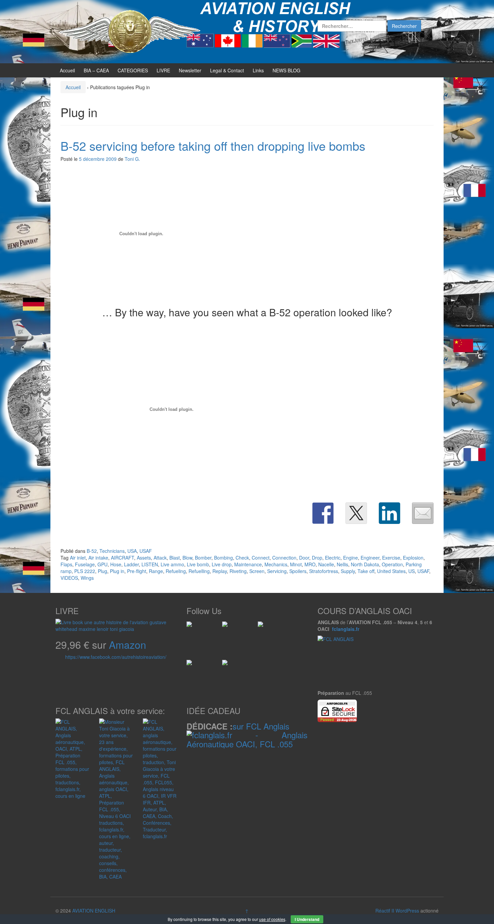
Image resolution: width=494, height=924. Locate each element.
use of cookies (272, 919)
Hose (115, 564)
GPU (102, 564)
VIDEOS (69, 577)
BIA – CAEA (96, 70)
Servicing (277, 571)
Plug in (117, 571)
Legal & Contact (227, 70)
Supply (348, 571)
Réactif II (384, 910)
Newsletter (190, 70)
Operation (392, 564)
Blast (174, 557)
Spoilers (297, 571)
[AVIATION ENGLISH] (129, 31)
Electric (332, 557)
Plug (102, 571)
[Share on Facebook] (323, 513)
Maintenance (248, 564)
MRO (310, 564)
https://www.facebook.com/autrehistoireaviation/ (115, 656)
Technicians (112, 550)
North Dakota (365, 564)
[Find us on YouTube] (192, 665)
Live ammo (172, 564)
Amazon (127, 644)
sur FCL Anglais (261, 726)
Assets (144, 557)
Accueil (67, 70)
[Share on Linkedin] (389, 513)
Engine (350, 557)
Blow (187, 557)
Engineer (370, 557)
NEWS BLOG (286, 70)
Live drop (222, 564)
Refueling (176, 571)
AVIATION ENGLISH (93, 910)
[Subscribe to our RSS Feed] (263, 626)
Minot (296, 564)
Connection (284, 557)
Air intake (98, 557)
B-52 (92, 550)
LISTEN (149, 564)
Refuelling (199, 571)
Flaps (66, 564)
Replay (219, 571)
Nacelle (326, 564)
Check (242, 557)
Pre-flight (136, 571)
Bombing (223, 557)
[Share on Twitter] (356, 513)
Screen (256, 571)
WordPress (407, 910)
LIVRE (163, 70)
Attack (160, 557)
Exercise (391, 557)
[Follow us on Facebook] (192, 626)
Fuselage (85, 564)
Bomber (203, 557)
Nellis (342, 564)
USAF (145, 550)
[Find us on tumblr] (227, 665)
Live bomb (198, 564)
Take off (366, 571)
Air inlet (78, 557)
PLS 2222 (84, 571)
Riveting (238, 571)
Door (304, 557)
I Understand (307, 919)
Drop (317, 557)
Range (156, 571)
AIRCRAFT (122, 557)
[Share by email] (423, 513)
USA (132, 550)
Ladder (131, 564)
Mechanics (275, 564)
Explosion (413, 557)
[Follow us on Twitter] (227, 626)
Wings (87, 577)
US (411, 571)
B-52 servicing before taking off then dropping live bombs (212, 145)
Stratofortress (323, 571)
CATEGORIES (133, 70)
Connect (261, 557)
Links (258, 70)
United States (391, 571)
